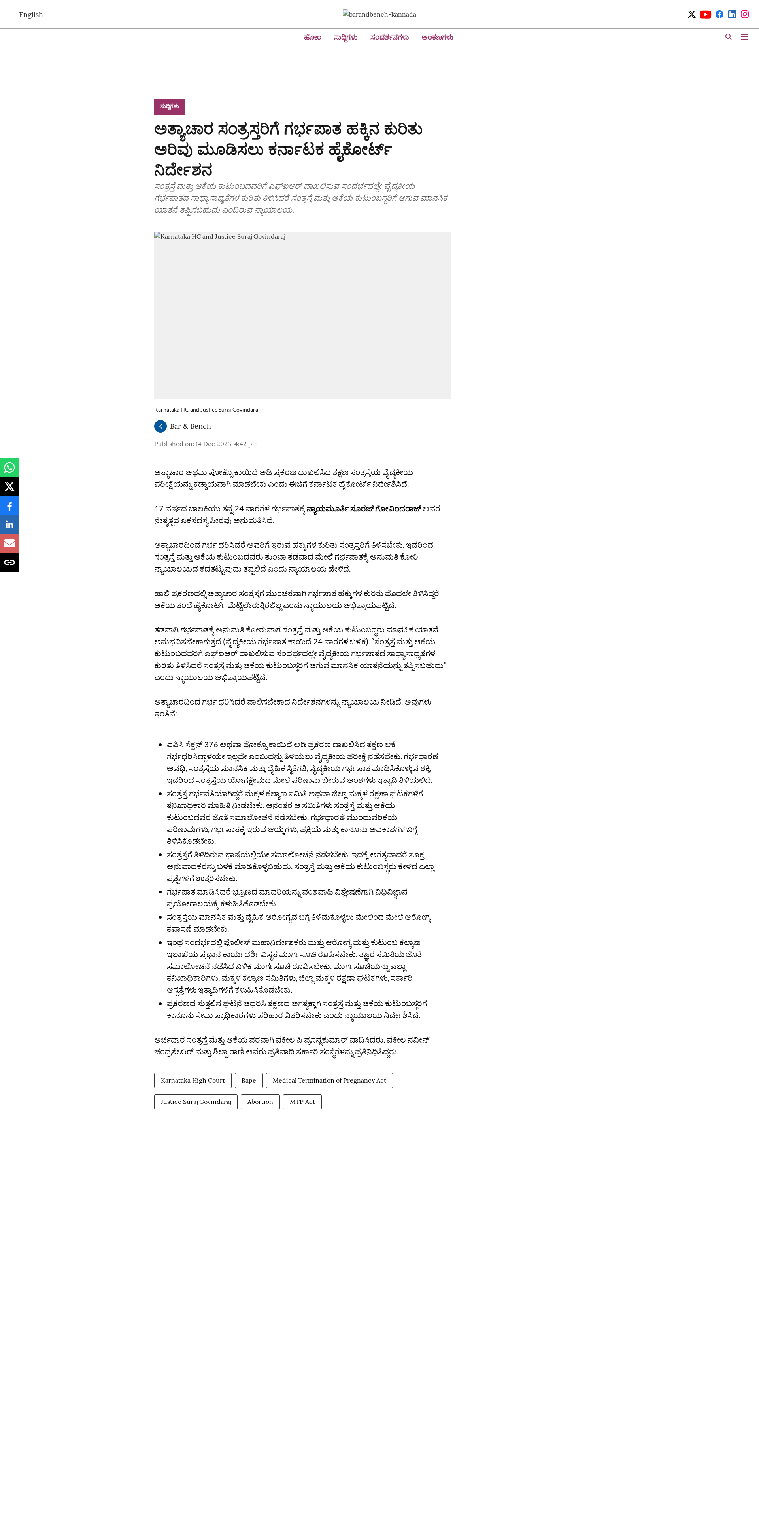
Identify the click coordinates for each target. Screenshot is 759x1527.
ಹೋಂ (312, 37)
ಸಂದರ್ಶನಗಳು (389, 37)
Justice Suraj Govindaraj (196, 1101)
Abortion (260, 1101)
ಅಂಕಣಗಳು (437, 37)
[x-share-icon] (9, 490)
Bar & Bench (190, 426)
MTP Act (302, 1101)
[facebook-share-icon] (9, 509)
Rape (249, 1080)
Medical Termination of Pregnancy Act (329, 1080)
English (31, 14)
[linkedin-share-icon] (9, 528)
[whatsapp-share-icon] (9, 471)
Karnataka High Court (193, 1080)
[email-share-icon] (9, 547)
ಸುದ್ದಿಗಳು (346, 37)
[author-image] (160, 426)
